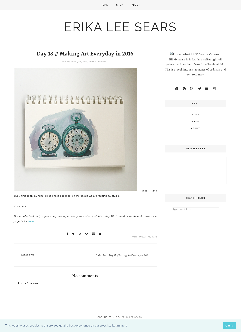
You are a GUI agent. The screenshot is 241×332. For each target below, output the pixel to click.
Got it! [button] (229, 325)
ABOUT (136, 5)
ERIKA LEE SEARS (120, 27)
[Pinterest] (184, 88)
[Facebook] (176, 88)
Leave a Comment (97, 61)
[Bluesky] (199, 88)
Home (104, 5)
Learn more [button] (119, 325)
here (31, 221)
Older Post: (122, 255)
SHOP (119, 5)
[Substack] (206, 88)
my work (152, 236)
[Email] (214, 88)
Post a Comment (28, 283)
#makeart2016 (139, 236)
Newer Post (27, 254)
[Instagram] (191, 88)
